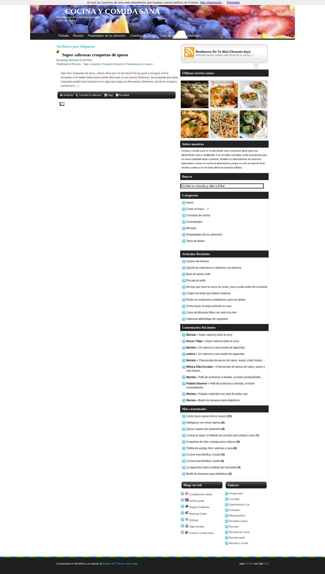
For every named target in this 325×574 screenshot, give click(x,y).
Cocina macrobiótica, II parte (205, 454)
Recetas (78, 35)
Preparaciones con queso (139, 64)
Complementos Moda (200, 494)
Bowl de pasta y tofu (198, 274)
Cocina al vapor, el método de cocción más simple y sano (222, 435)
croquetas (95, 64)
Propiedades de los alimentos (107, 35)
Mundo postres (237, 515)
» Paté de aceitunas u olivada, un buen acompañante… (224, 377)
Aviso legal (131, 563)
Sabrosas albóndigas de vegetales (207, 318)
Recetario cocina (238, 521)
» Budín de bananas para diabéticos (213, 400)
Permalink (124, 95)
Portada (64, 35)
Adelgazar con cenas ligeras (205, 422)
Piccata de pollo (196, 280)
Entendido (233, 2)
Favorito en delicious (90, 95)
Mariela (72, 60)
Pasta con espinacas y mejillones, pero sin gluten (216, 299)
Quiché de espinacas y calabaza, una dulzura (213, 267)
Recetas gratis (237, 537)
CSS (266, 563)
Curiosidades (192, 35)
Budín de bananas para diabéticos (209, 473)
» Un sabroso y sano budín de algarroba (215, 347)
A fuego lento (236, 493)
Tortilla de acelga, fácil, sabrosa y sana (211, 448)
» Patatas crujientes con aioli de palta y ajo (217, 393)
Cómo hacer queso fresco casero (209, 416)
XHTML (249, 563)
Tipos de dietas (170, 35)
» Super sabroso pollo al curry (209, 334)
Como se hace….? (197, 209)
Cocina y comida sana (201, 533)
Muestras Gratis (198, 513)
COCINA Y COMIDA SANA (112, 11)
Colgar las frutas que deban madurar (208, 293)
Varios (190, 202)
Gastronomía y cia (239, 504)
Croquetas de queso (113, 64)
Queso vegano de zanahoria (205, 429)
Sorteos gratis (196, 500)
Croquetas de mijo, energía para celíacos (213, 441)
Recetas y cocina (238, 543)
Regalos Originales (199, 507)
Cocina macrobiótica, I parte (205, 461)
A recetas (234, 499)
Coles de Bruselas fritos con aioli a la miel (211, 312)
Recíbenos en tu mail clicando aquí (223, 51)
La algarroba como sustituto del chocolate (213, 467)
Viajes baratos (197, 526)
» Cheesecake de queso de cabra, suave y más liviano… (225, 360)
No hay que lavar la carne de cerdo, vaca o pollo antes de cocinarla (226, 286)
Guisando (234, 510)
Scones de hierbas (197, 261)
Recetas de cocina (239, 532)
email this (68, 95)
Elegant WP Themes (114, 563)
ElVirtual (193, 520)
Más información (211, 2)
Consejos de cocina (142, 35)
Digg (110, 95)
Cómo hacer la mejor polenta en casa (208, 306)
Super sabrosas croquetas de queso (95, 54)
